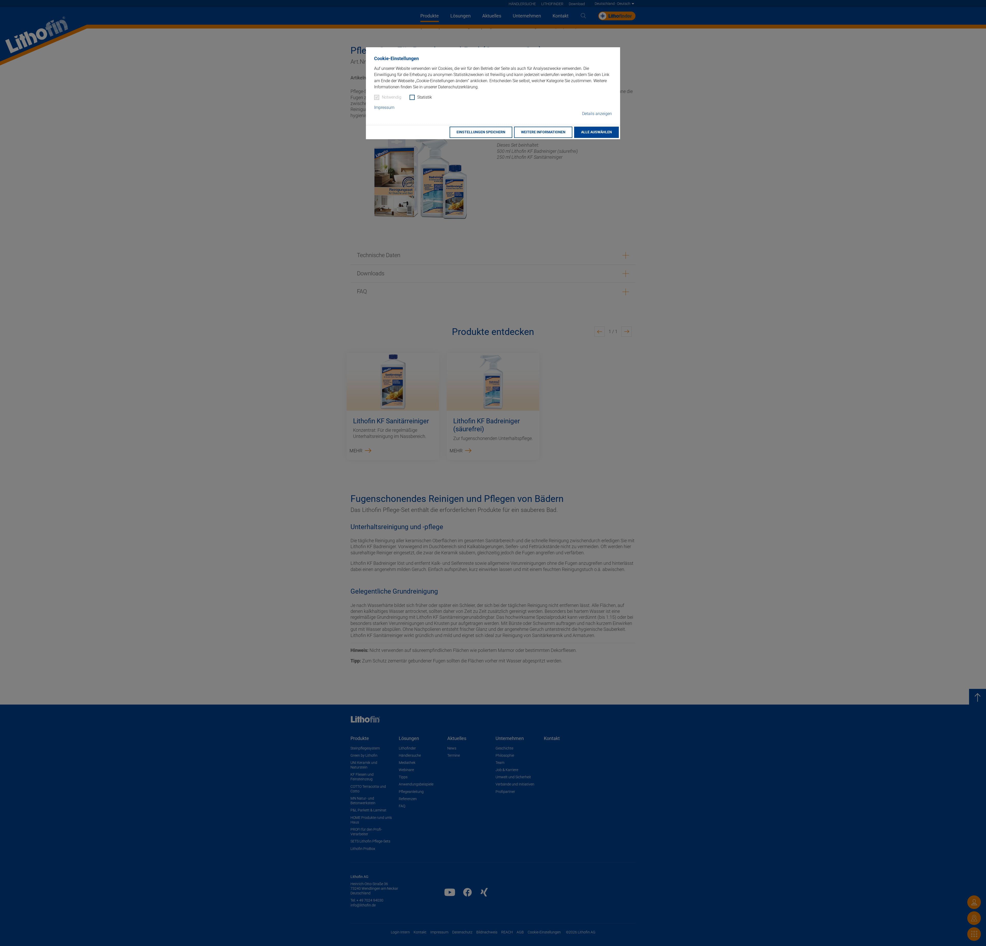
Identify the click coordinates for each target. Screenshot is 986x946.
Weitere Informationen (543, 132)
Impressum (384, 107)
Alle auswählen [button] (596, 132)
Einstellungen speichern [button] (481, 132)
